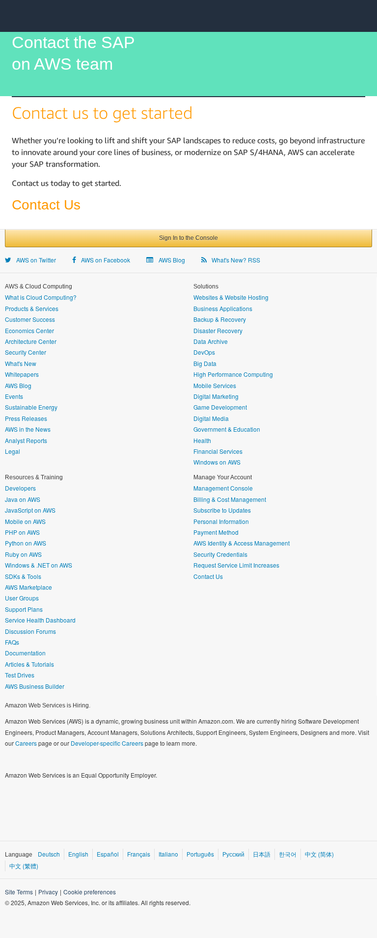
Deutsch (49, 854)
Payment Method (216, 532)
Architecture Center (30, 341)
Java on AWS (22, 499)
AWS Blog (170, 260)
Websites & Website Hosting (231, 297)
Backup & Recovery (219, 319)
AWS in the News (28, 429)
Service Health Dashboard (40, 620)
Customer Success (30, 319)
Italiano (168, 854)
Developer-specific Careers (107, 743)
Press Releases (26, 418)
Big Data (204, 363)
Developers (20, 488)
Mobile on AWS (25, 521)
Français (138, 854)
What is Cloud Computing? (41, 297)
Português (200, 854)
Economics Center (29, 330)
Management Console (223, 488)
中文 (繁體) (23, 865)
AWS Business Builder (34, 686)
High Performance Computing (233, 374)
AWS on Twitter (34, 260)
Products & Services (31, 308)
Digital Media (211, 418)
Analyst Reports (26, 440)
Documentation (25, 653)
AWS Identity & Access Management (241, 543)
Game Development (220, 407)
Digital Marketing (216, 396)
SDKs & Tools (23, 576)
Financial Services (217, 451)
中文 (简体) (319, 854)
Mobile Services (214, 385)
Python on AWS (25, 543)
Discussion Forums (30, 631)
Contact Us (208, 576)
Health (202, 440)
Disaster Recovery (217, 330)
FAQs (12, 642)
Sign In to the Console (188, 237)
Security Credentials (220, 554)
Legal (12, 451)
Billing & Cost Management (229, 499)
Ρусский (233, 854)
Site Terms (19, 891)
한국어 (287, 854)
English (78, 854)
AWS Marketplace (28, 587)
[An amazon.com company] (326, 831)
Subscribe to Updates (222, 510)
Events (14, 396)
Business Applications (222, 308)
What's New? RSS (234, 260)
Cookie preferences (89, 891)
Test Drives (19, 675)
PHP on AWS (22, 532)
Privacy (48, 891)
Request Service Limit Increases (236, 565)
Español (108, 854)
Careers (26, 743)
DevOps (204, 352)
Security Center (25, 352)
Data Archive (210, 341)
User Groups (22, 598)
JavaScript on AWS (30, 510)
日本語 (261, 854)
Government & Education (226, 429)
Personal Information (221, 521)
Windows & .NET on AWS (38, 565)
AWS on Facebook (104, 260)
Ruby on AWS (23, 554)
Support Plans (24, 609)
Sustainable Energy (31, 407)
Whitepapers (22, 374)
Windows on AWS (217, 462)
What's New (20, 363)
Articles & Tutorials (29, 664)
